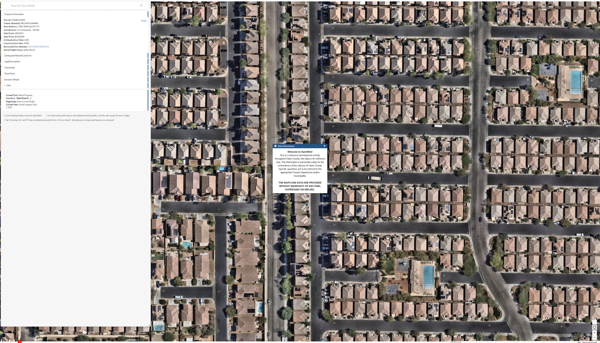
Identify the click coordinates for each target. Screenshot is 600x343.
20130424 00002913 (38, 46)
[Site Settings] (14, 340)
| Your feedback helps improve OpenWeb (23, 115)
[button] (594, 327)
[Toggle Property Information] (1, 341)
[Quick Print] (9, 340)
